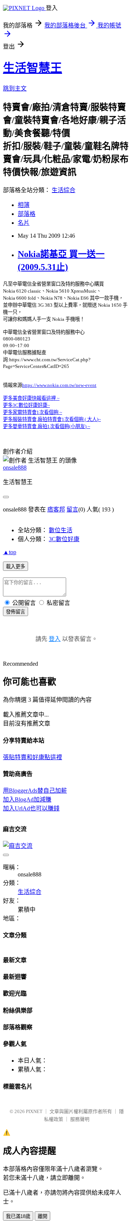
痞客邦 (56, 509)
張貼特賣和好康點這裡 (32, 757)
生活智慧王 (32, 68)
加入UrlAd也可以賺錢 (31, 808)
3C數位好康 (64, 539)
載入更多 (15, 566)
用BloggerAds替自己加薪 (35, 790)
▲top (9, 552)
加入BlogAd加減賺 (27, 799)
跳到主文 (15, 88)
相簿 (24, 205)
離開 (42, 1216)
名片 (24, 223)
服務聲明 (79, 1119)
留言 (72, 509)
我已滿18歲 (18, 1216)
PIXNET (34, 1111)
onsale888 (15, 467)
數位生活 (60, 530)
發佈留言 (15, 612)
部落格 (26, 214)
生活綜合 (63, 190)
